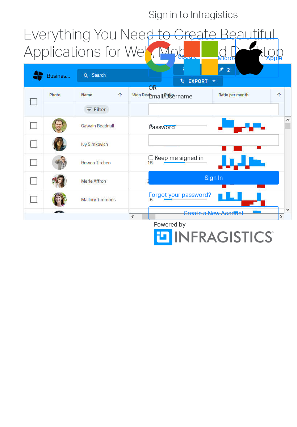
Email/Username (170, 96)
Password (161, 127)
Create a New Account (214, 213)
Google (184, 56)
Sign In (214, 177)
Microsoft (226, 58)
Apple (272, 58)
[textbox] (214, 109)
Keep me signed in (179, 157)
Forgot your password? (179, 194)
